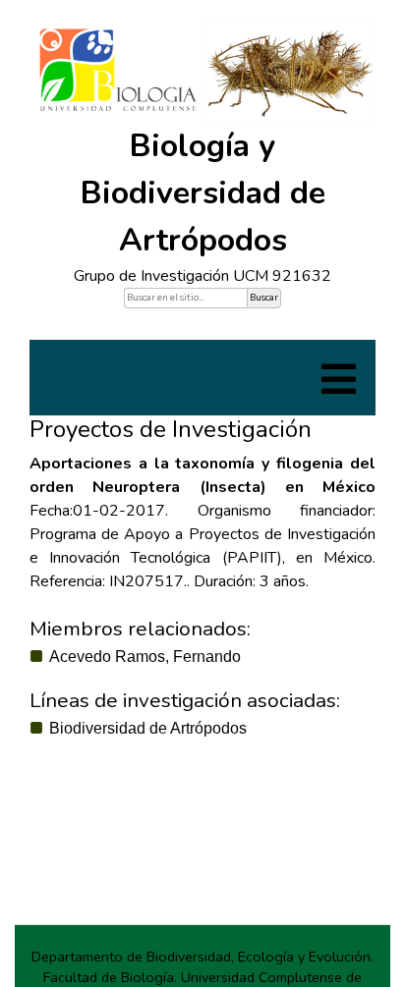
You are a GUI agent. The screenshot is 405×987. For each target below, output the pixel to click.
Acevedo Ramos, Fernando (145, 656)
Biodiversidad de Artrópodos (148, 728)
